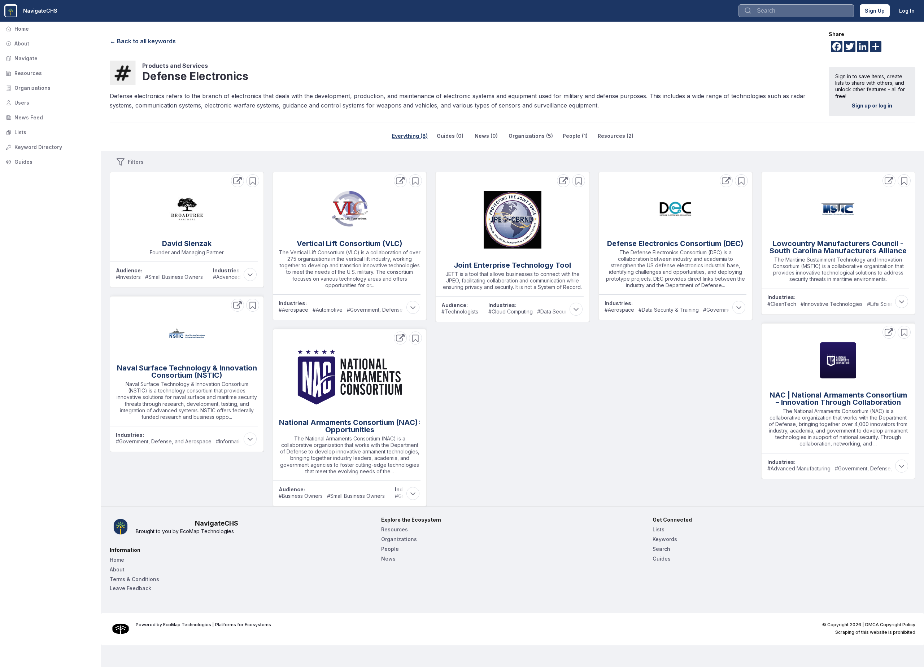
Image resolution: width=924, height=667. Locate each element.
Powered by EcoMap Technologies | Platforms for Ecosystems (203, 624)
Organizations (27, 88)
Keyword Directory (33, 147)
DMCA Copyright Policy (890, 624)
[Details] (237, 180)
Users (16, 103)
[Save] (252, 180)
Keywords (665, 539)
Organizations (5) (531, 136)
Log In (907, 11)
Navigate (21, 58)
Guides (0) (450, 136)
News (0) (486, 136)
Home (16, 29)
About (16, 43)
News (388, 559)
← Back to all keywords (143, 41)
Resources (23, 73)
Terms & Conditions (134, 579)
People (390, 549)
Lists (15, 132)
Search (661, 549)
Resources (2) (615, 136)
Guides (18, 162)
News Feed (23, 117)
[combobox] (796, 10)
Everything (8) (410, 136)
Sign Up (875, 11)
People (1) (575, 136)
